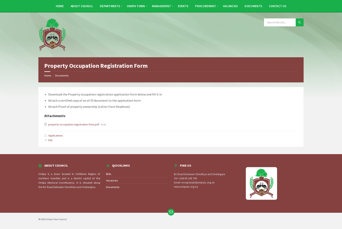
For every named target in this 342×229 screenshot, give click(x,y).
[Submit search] (300, 22)
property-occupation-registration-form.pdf (74, 124)
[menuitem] (60, 6)
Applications (55, 135)
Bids (108, 174)
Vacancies (112, 180)
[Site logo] (52, 34)
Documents (62, 75)
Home (47, 75)
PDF (50, 140)
